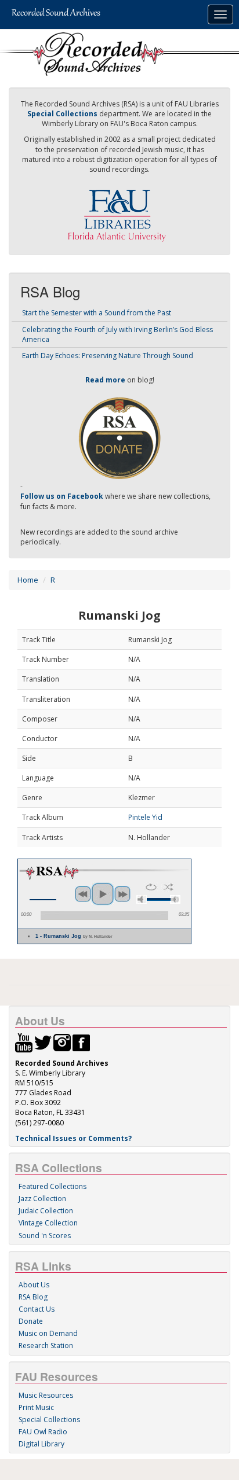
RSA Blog (33, 1297)
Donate (31, 1321)
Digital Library (41, 1444)
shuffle (168, 887)
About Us (34, 1285)
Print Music (36, 1407)
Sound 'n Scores (45, 1235)
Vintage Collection (48, 1223)
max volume (175, 899)
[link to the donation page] (119, 437)
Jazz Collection (42, 1198)
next (122, 894)
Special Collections (49, 1419)
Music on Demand (48, 1333)
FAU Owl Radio (43, 1432)
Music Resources (46, 1395)
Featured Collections (52, 1186)
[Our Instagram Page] (62, 1042)
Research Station (46, 1345)
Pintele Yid (145, 817)
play (102, 893)
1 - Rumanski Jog (74, 936)
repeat (151, 887)
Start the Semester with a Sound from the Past (96, 313)
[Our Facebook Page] (81, 1042)
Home (27, 580)
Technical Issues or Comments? (73, 1138)
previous (83, 894)
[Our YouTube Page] (23, 1042)
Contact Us (37, 1309)
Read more (105, 380)
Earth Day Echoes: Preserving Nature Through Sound (107, 355)
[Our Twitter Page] (43, 1042)
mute (141, 899)
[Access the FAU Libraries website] (119, 211)
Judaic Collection (46, 1211)
